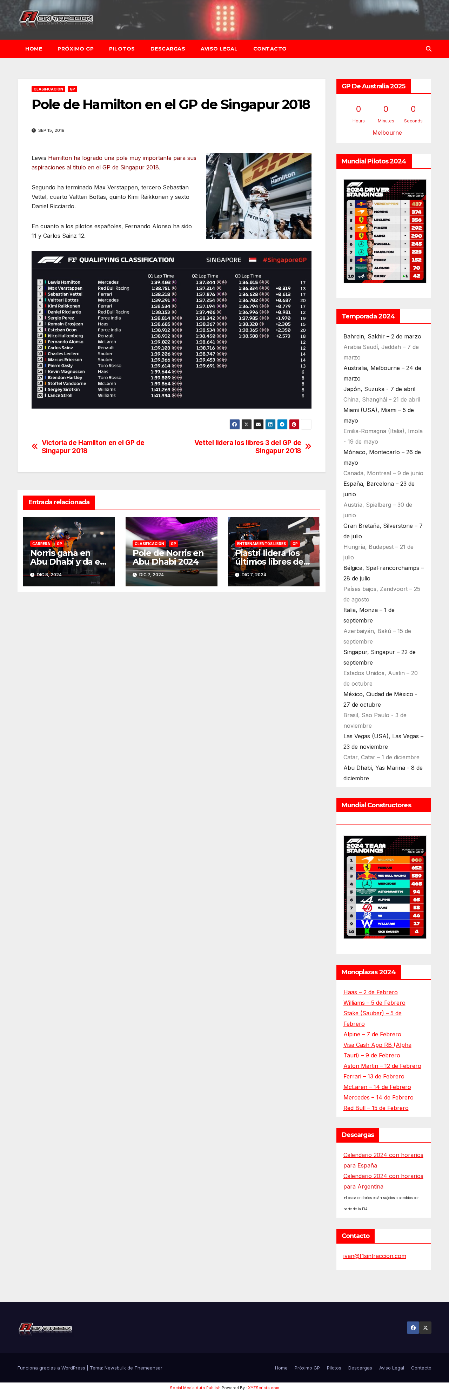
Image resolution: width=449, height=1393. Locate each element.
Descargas (168, 49)
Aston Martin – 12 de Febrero (382, 1065)
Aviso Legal (219, 49)
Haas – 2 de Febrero (370, 992)
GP (72, 89)
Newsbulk (115, 1368)
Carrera (41, 543)
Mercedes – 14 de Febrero (378, 1097)
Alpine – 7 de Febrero (372, 1034)
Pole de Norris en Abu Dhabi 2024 (168, 557)
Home (33, 49)
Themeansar (148, 1368)
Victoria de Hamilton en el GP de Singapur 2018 (93, 447)
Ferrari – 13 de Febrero (373, 1076)
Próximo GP (76, 49)
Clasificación (48, 89)
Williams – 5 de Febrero (374, 1002)
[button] (428, 48)
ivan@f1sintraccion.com (374, 1255)
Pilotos (122, 49)
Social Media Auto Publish (195, 1387)
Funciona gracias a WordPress (52, 1368)
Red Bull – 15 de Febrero (376, 1107)
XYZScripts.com (263, 1387)
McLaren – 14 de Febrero (377, 1086)
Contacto (270, 49)
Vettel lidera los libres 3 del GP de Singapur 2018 (247, 447)
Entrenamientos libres (261, 543)
